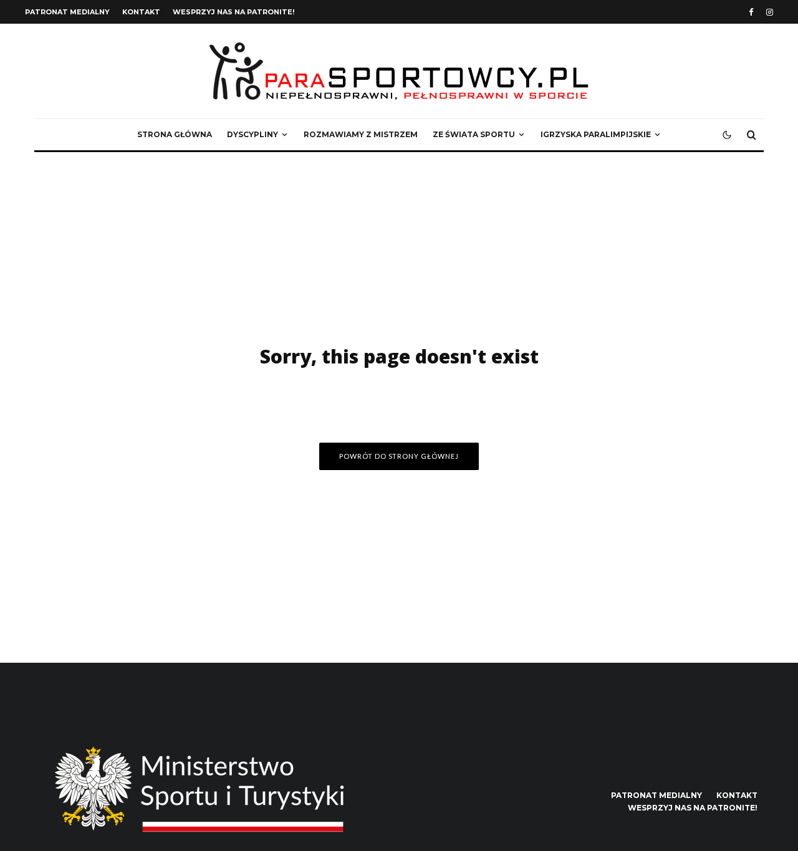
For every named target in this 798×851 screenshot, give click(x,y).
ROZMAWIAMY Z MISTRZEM (361, 134)
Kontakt (141, 11)
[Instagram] (769, 12)
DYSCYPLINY (252, 134)
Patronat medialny (67, 11)
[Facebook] (751, 12)
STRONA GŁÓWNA (174, 134)
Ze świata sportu (474, 134)
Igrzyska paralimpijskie (596, 134)
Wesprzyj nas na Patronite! (233, 11)
